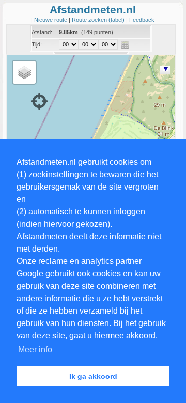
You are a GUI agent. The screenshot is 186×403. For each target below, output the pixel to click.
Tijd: (37, 44)
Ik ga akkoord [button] (93, 376)
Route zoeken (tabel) (99, 20)
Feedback (141, 20)
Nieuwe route (51, 20)
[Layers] (24, 72)
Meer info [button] (35, 349)
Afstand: (42, 32)
